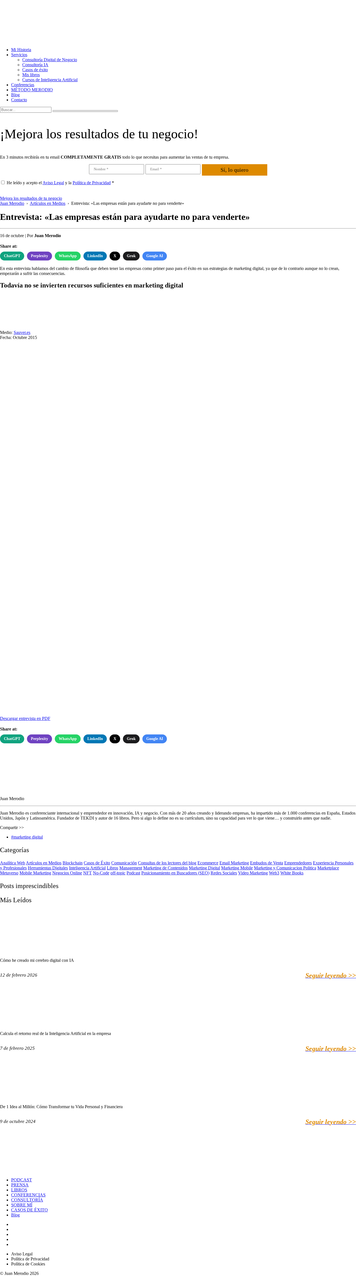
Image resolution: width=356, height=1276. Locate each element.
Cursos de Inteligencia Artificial (50, 79)
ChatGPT (12, 256)
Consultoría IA (35, 64)
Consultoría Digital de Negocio (49, 59)
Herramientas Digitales (48, 868)
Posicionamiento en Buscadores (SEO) (175, 873)
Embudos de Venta (266, 862)
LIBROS (19, 1190)
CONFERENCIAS (28, 1195)
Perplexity (39, 256)
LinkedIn (95, 256)
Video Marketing (253, 873)
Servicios (19, 54)
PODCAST (21, 1179)
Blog (15, 94)
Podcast (133, 873)
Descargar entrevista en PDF (25, 718)
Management (130, 868)
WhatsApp (68, 256)
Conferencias (22, 84)
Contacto (19, 99)
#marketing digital (27, 837)
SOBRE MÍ (21, 1205)
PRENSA (20, 1184)
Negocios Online (67, 873)
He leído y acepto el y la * (60, 182)
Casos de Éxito (97, 862)
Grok (131, 256)
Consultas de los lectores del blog (167, 862)
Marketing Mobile (237, 868)
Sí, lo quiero (234, 170)
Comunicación (124, 862)
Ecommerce (207, 862)
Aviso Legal (53, 182)
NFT (87, 873)
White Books (291, 873)
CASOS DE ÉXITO (29, 1210)
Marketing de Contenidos (165, 868)
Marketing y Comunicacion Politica (285, 868)
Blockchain (73, 862)
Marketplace (328, 868)
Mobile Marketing (35, 873)
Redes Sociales (224, 873)
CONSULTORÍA (27, 1200)
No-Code (101, 873)
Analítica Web (12, 862)
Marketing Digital (204, 868)
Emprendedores (298, 862)
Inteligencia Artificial (87, 868)
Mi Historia (21, 49)
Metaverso (9, 873)
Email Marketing (234, 862)
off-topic (117, 873)
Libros (112, 868)
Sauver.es (22, 332)
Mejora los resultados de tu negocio (31, 198)
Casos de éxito (35, 69)
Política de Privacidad (92, 182)
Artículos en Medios (43, 862)
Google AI (154, 256)
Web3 (274, 873)
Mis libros (31, 74)
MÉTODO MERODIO (32, 89)
